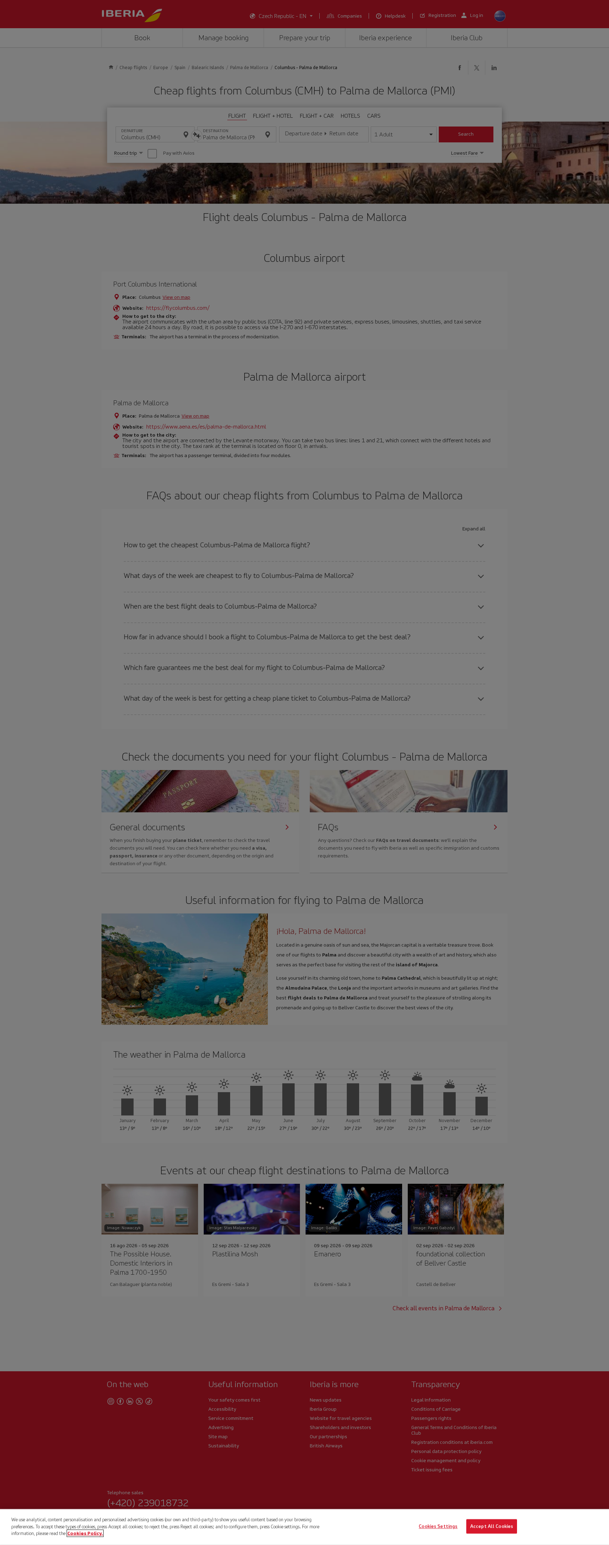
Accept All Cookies (491, 1526)
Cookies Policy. (85, 1533)
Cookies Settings (438, 1526)
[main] (304, 1527)
